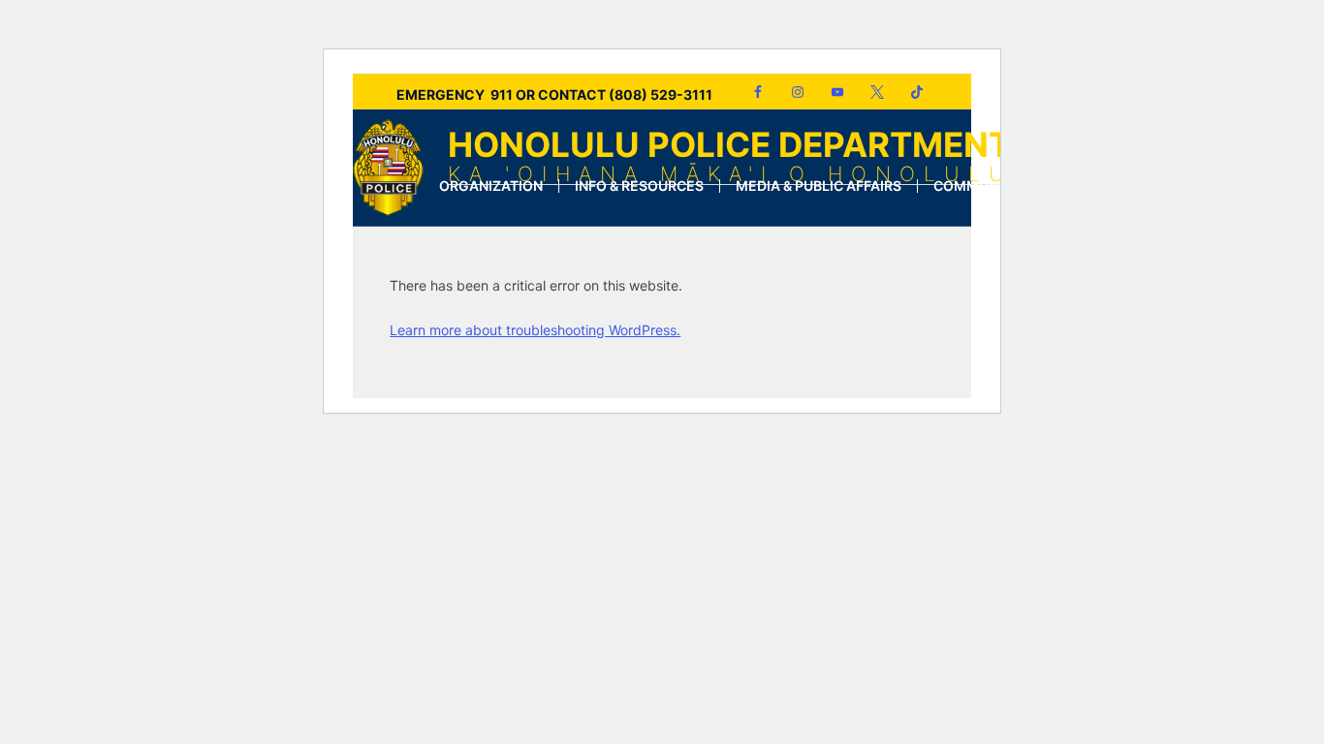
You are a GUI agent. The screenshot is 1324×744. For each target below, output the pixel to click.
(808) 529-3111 (660, 94)
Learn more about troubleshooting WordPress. (535, 330)
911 (501, 94)
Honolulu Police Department (730, 154)
